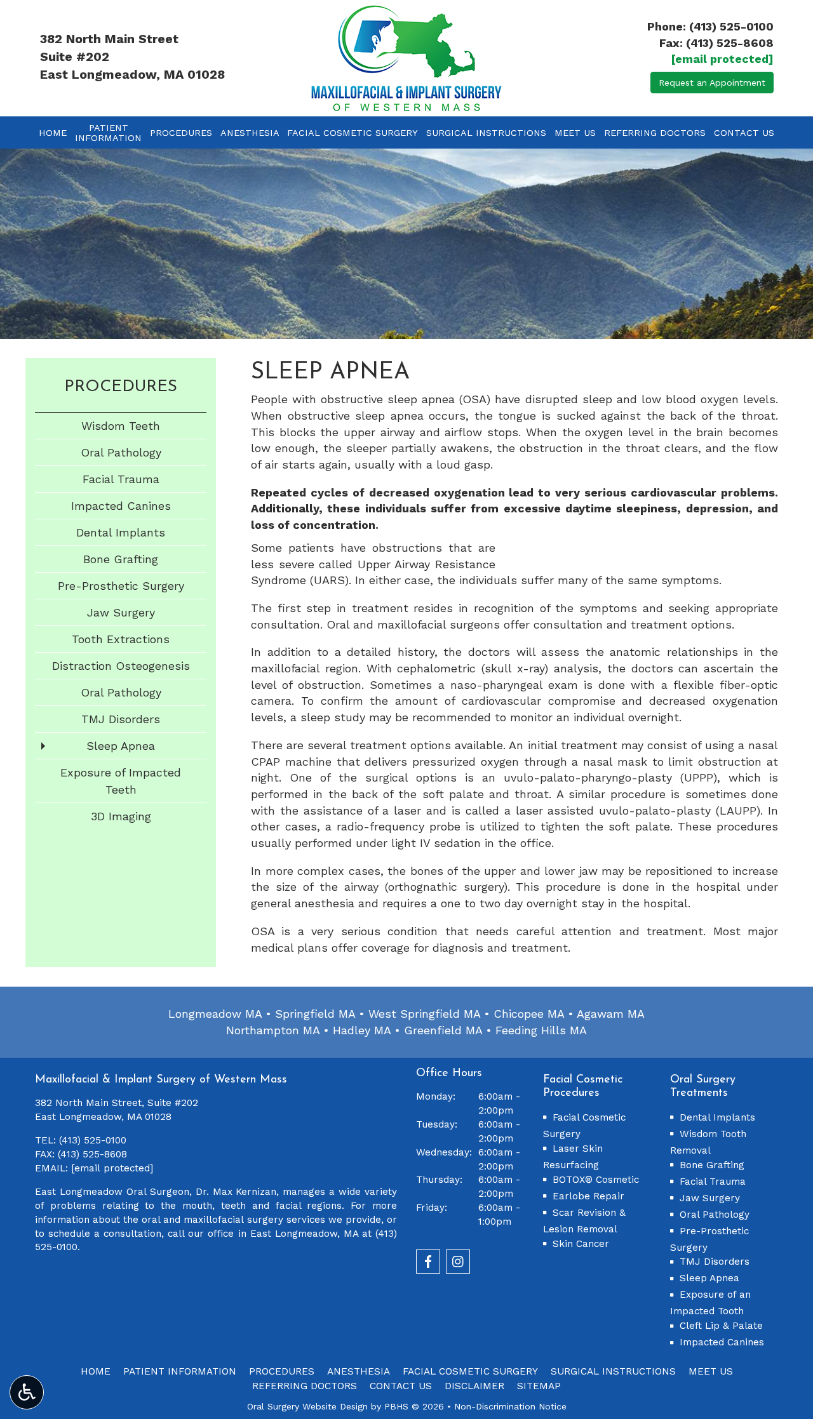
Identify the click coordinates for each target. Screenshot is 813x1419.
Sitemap (539, 1386)
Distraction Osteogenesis (121, 665)
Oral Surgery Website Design (307, 1406)
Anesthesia (249, 133)
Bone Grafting (120, 559)
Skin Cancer (581, 1243)
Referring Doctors (655, 133)
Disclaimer (474, 1386)
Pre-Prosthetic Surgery (121, 585)
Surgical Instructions (486, 133)
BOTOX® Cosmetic (596, 1179)
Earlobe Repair (588, 1196)
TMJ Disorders (120, 719)
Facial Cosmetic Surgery (352, 133)
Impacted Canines (121, 505)
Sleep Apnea (120, 745)
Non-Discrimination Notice (510, 1406)
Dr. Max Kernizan (236, 1191)
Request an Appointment (712, 82)
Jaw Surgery (121, 612)
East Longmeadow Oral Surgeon (112, 1191)
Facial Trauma (121, 479)
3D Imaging (121, 816)
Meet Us (575, 133)
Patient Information (179, 1371)
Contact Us (744, 133)
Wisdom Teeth (120, 425)
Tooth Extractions (121, 639)
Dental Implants (120, 532)
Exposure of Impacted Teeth (120, 781)
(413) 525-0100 (731, 26)
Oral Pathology (121, 452)
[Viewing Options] (27, 1392)
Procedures (181, 133)
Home (53, 133)
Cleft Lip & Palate (721, 1325)
